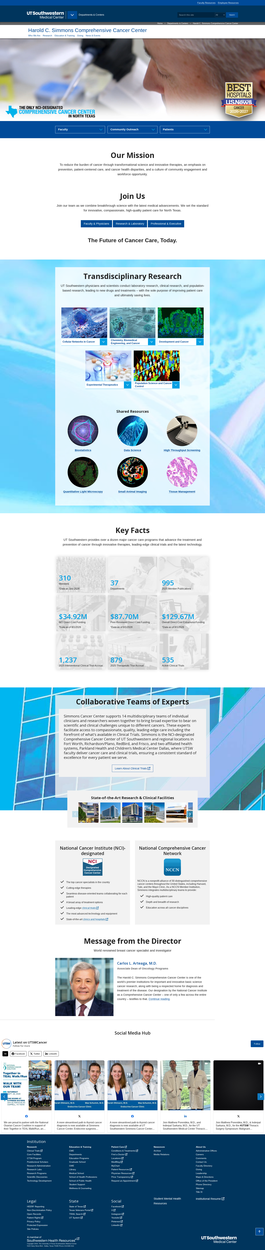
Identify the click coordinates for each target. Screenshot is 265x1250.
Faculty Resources (206, 3)
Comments (201, 1158)
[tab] (5, 1053)
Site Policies (33, 1229)
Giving (80, 35)
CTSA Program (34, 1158)
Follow (257, 1044)
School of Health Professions (83, 1177)
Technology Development (39, 1181)
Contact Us (201, 1162)
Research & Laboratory (130, 223)
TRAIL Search (76, 1214)
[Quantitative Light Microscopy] (83, 472)
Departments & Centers (177, 23)
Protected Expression (37, 1225)
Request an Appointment (123, 1181)
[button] (190, 814)
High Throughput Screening (182, 450)
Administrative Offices (206, 1150)
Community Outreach (124, 129)
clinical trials (89, 908)
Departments (75, 1154)
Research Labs (34, 1169)
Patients (168, 129)
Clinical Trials (33, 1150)
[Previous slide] (4, 1096)
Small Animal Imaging (132, 491)
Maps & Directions (204, 1177)
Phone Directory (203, 1184)
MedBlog (115, 1162)
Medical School (76, 1173)
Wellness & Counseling (80, 1188)
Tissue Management (182, 491)
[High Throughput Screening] (182, 430)
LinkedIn (115, 1225)
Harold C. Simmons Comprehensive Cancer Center (215, 23)
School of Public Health (80, 1181)
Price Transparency (120, 1177)
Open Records (34, 1214)
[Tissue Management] (182, 472)
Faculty (63, 129)
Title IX (199, 1192)
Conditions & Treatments (123, 1150)
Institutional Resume (208, 1198)
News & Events (93, 35)
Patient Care (117, 1147)
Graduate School (77, 1162)
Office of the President (206, 1181)
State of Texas (76, 1206)
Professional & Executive (166, 223)
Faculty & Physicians (96, 223)
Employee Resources (228, 3)
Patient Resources (120, 1169)
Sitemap (200, 1188)
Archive (157, 1150)
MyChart (115, 1166)
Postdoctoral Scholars (37, 1162)
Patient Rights (33, 1217)
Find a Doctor (118, 1154)
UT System (74, 1217)
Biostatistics (83, 450)
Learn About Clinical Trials (131, 768)
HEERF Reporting (35, 1206)
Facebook (116, 1206)
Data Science (132, 450)
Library (72, 1169)
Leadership (201, 1173)
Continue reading (159, 999)
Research (47, 35)
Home (160, 23)
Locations (116, 1158)
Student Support (77, 1184)
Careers (200, 1154)
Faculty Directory (204, 1166)
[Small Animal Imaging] (132, 472)
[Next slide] (260, 1096)
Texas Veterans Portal (79, 1210)
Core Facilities (34, 1154)
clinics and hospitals (94, 919)
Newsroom (159, 1147)
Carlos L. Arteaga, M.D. (137, 963)
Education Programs (79, 1158)
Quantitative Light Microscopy (83, 491)
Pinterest (115, 1221)
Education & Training (65, 35)
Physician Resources (121, 1173)
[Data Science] (132, 430)
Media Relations (161, 1154)
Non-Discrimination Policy (39, 1210)
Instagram (116, 1214)
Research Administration (39, 1166)
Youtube (115, 1217)
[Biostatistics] (83, 430)
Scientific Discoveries (37, 1177)
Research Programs (36, 1173)
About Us (201, 1147)
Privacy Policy (33, 1221)
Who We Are (34, 35)
